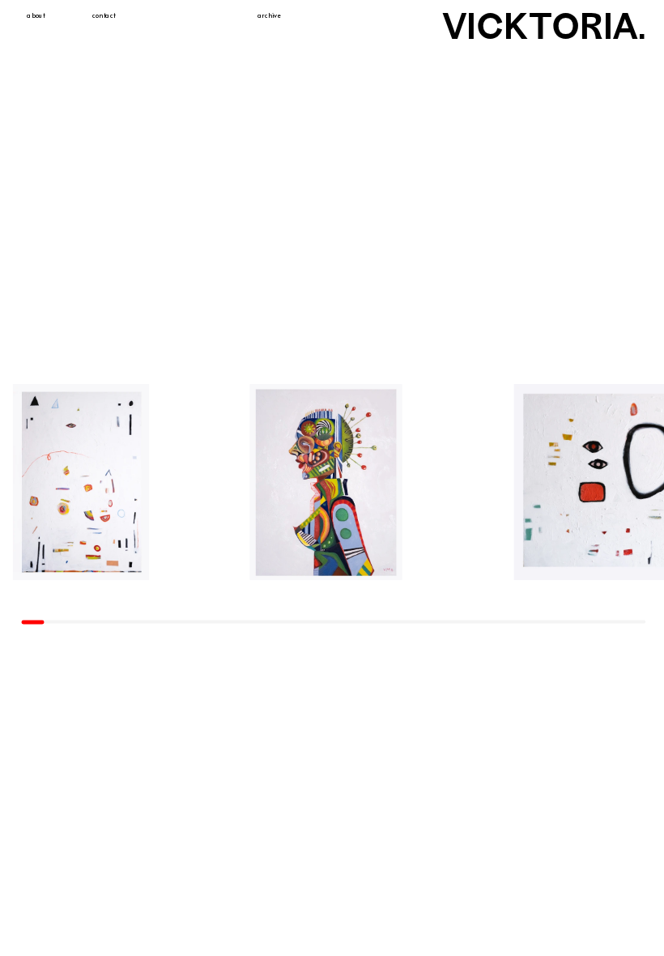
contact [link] (104, 15)
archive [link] (269, 15)
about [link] (36, 15)
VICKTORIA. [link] (544, 25)
